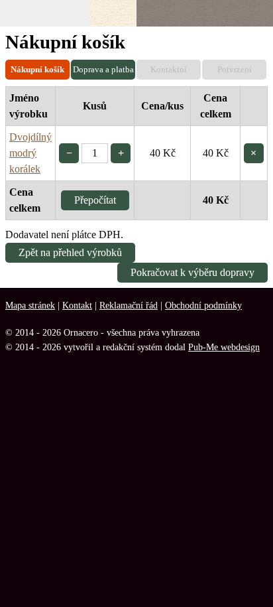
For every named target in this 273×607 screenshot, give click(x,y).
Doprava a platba (103, 69)
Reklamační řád (128, 305)
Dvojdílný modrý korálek (30, 152)
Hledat (188, 13)
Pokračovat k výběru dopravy (192, 272)
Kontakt (77, 305)
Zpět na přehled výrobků (70, 252)
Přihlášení (222, 13)
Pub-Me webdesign (224, 347)
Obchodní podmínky (203, 305)
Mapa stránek (30, 305)
